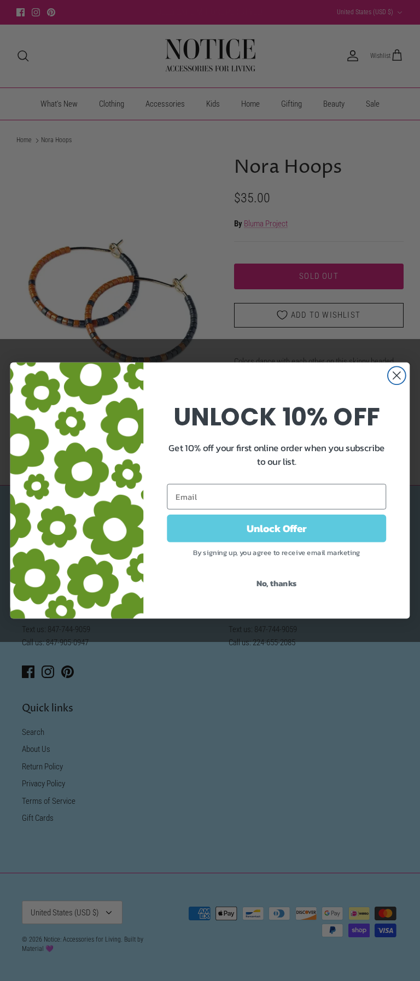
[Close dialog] (397, 375)
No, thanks (276, 583)
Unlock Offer (277, 528)
